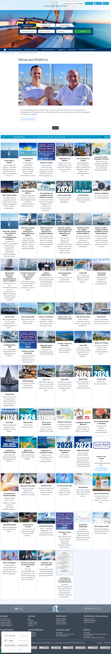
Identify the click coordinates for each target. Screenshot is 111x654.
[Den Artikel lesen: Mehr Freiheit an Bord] (9, 186)
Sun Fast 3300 (9, 317)
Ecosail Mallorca (32, 635)
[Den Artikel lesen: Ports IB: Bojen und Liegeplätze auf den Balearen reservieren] (46, 186)
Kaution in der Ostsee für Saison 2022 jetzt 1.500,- (28, 564)
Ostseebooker (59, 632)
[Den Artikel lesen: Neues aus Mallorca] (9, 555)
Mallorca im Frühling (101, 343)
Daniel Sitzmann (88, 635)
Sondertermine (46, 25)
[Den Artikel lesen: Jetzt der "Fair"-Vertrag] (101, 445)
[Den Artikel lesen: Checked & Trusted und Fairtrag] (28, 340)
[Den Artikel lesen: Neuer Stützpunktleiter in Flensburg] (101, 413)
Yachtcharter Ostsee (15, 49)
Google (11, 640)
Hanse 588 (83, 345)
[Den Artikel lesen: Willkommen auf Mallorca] (65, 149)
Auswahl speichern (10, 645)
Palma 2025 (83, 273)
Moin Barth (9, 422)
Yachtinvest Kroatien (61, 624)
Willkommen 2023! (83, 450)
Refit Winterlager (27, 381)
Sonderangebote (65, 25)
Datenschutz (107, 642)
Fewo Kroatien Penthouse (62, 635)
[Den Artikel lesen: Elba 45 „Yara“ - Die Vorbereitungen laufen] (65, 308)
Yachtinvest (72, 49)
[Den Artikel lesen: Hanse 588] (83, 337)
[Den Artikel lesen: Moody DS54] (9, 378)
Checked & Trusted (46, 163)
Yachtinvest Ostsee (60, 620)
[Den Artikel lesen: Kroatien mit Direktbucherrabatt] (9, 442)
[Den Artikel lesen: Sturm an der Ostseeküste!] (46, 414)
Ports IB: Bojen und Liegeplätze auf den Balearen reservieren (46, 195)
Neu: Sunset (71, 634)
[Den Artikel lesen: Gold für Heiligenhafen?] (46, 264)
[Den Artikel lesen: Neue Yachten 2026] (65, 186)
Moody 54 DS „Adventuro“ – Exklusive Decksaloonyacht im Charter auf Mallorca (9, 277)
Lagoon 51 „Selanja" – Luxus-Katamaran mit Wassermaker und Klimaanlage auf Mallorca (64, 231)
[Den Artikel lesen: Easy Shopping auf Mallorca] (28, 184)
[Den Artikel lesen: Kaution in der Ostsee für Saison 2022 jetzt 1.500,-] (28, 555)
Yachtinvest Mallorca (61, 622)
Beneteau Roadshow (46, 526)
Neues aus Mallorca (9, 563)
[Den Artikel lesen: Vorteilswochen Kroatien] (28, 149)
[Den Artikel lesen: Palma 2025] (83, 264)
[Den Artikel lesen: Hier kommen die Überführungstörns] (9, 482)
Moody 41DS (101, 317)
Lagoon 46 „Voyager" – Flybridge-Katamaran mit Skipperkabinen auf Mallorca (28, 231)
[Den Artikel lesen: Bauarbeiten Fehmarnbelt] (83, 517)
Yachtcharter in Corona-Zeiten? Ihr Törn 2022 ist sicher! (64, 580)
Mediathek (30, 620)
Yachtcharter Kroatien (31, 49)
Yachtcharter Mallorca (48, 49)
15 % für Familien (83, 195)
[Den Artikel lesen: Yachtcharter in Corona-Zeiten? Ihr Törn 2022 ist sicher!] (65, 563)
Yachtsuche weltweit (89, 619)
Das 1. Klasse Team (5, 619)
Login (106, 3)
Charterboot (87, 632)
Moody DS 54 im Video (28, 486)
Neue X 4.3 (46, 379)
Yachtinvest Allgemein (61, 619)
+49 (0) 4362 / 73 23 (93, 608)
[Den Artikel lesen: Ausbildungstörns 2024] (9, 336)
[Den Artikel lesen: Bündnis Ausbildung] (101, 186)
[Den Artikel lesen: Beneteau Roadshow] (46, 518)
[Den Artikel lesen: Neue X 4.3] (46, 371)
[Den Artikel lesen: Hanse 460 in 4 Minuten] (9, 150)
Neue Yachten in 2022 (101, 526)
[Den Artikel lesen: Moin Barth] (9, 414)
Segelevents (61, 49)
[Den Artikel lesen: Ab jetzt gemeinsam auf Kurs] (65, 264)
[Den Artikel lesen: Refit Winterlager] (28, 372)
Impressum (100, 642)
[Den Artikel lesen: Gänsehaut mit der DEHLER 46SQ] (46, 337)
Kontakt (99, 3)
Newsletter (31, 625)
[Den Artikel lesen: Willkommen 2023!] (83, 442)
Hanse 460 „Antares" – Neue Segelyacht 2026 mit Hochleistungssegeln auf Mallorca (10, 235)
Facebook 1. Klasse (33, 622)
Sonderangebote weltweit (90, 620)
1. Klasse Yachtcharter (4, 49)
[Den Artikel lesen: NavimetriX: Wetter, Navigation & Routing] (101, 148)
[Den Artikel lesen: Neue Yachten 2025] (28, 308)
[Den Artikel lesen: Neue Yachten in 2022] (101, 518)
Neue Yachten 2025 (28, 317)
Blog (29, 619)
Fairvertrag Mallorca (101, 468)
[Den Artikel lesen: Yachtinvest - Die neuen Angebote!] (46, 555)
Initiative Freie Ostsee (65, 422)
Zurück (55, 128)
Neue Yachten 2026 (64, 195)
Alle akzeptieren (23, 645)
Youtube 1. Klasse (32, 624)
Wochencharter (27, 25)
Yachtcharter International (87, 49)
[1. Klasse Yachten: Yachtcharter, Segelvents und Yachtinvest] (55, 608)
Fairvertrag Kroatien (101, 470)
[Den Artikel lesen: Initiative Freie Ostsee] (65, 414)
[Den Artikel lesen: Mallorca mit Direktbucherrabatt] (28, 442)
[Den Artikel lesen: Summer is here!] (46, 478)
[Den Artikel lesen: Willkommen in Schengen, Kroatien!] (46, 442)
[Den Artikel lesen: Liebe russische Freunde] (28, 517)
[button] (31, 647)
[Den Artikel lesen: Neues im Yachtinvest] (46, 308)
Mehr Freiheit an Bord (9, 195)
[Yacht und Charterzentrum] (55, 5)
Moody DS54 (9, 394)
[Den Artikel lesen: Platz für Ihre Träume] (83, 308)
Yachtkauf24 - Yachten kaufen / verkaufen (94, 637)
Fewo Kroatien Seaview (62, 634)
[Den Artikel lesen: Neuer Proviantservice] (101, 482)
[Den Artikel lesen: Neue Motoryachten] (9, 517)
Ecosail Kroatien (32, 634)
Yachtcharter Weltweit (6, 625)
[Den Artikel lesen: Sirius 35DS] (65, 371)
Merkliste (90, 3)
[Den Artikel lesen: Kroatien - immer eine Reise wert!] (65, 336)
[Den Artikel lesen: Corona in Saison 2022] (65, 478)
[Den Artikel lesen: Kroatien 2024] (101, 371)
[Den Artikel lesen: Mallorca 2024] (28, 414)
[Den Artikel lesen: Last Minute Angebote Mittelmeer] (83, 414)
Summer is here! (46, 485)
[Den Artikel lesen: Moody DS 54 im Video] (28, 478)
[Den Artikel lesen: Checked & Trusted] (46, 151)
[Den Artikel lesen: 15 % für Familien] (83, 186)
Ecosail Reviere (32, 632)
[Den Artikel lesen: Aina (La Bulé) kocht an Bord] (83, 149)
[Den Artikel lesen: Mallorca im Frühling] (101, 335)
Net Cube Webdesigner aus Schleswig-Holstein (95, 634)
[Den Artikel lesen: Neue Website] (83, 479)
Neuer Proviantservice (101, 493)
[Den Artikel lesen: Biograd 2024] (83, 371)
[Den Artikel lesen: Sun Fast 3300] (9, 308)
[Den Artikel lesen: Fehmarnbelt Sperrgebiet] (101, 264)
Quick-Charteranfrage (89, 622)
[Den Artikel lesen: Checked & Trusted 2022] (65, 521)
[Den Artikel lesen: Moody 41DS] (101, 308)
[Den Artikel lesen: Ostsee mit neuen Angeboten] (65, 442)
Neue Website (83, 487)
